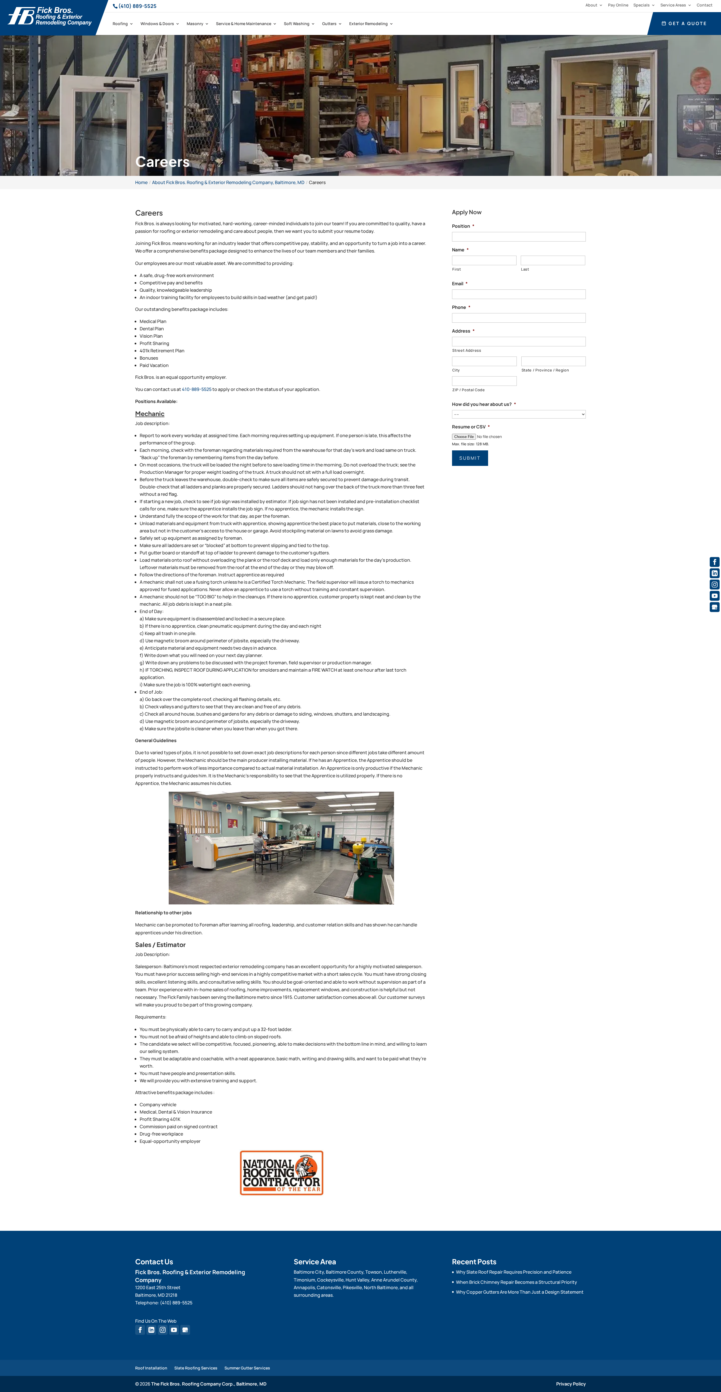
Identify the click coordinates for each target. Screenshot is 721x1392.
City (456, 370)
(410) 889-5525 (137, 6)
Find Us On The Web (156, 1321)
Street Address (466, 350)
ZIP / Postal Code (468, 389)
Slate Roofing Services (195, 1368)
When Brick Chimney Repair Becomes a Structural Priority (516, 1282)
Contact (705, 5)
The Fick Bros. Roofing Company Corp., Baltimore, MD (208, 1384)
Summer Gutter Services (247, 1368)
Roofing (120, 24)
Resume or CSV (471, 427)
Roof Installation (151, 1368)
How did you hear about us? (484, 404)
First (456, 269)
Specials (641, 5)
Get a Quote (687, 23)
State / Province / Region (545, 370)
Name (460, 250)
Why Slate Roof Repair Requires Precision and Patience (513, 1272)
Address (463, 331)
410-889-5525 (197, 389)
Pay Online (618, 5)
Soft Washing (297, 24)
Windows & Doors (157, 24)
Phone (461, 307)
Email (460, 284)
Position (463, 226)
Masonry (195, 24)
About (591, 5)
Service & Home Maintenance (243, 24)
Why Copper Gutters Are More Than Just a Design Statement (520, 1292)
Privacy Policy (571, 1384)
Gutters (329, 24)
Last (525, 269)
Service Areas (673, 5)
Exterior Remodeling (368, 24)
